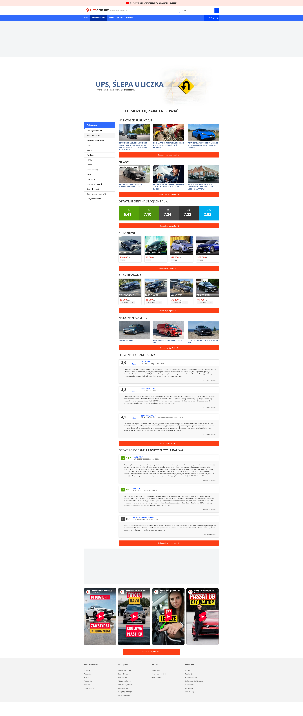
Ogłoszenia (91, 179)
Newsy (89, 160)
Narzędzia (130, 18)
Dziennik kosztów (93, 189)
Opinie (111, 18)
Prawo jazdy (189, 692)
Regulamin (88, 681)
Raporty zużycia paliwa (95, 140)
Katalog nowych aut (94, 131)
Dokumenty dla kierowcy (194, 681)
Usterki (89, 150)
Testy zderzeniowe (94, 199)
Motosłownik (189, 685)
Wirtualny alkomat (124, 681)
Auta (86, 18)
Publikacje (90, 155)
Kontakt (87, 685)
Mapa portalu (89, 688)
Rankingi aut (122, 677)
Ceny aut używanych (94, 184)
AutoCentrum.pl (97, 10)
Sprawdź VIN (156, 670)
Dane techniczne (98, 18)
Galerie (89, 165)
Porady (187, 670)
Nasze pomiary (92, 169)
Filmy (89, 174)
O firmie (87, 670)
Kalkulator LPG (123, 688)
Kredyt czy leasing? (125, 692)
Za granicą (189, 688)
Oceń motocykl (157, 677)
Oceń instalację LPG (159, 674)
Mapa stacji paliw (124, 695)
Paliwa (120, 18)
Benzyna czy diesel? (125, 685)
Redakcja (87, 674)
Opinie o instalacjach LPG (96, 194)
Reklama (87, 677)
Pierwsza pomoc (191, 677)
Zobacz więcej (167, 155)
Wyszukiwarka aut (124, 670)
